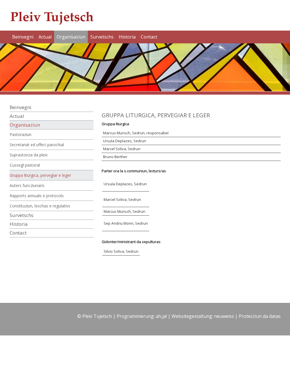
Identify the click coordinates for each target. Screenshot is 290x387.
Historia (127, 37)
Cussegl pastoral (25, 165)
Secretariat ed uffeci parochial (37, 144)
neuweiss (224, 316)
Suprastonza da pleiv (29, 155)
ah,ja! (161, 316)
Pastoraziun (20, 134)
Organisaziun (71, 37)
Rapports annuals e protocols (37, 195)
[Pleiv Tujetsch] (56, 15)
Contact (149, 37)
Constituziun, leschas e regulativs (40, 206)
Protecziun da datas (260, 316)
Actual (45, 37)
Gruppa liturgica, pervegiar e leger (40, 175)
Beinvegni (22, 37)
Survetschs (102, 37)
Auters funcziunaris (27, 185)
